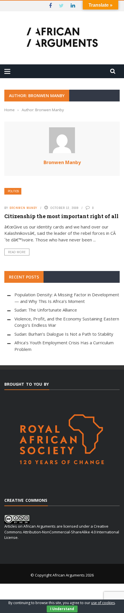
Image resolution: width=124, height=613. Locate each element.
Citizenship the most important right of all (61, 216)
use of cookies (103, 602)
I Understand (62, 608)
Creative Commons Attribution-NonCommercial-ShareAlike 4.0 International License (61, 532)
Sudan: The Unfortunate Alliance (45, 310)
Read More (17, 252)
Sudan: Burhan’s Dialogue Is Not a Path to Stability (63, 334)
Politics (13, 191)
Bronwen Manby (62, 162)
